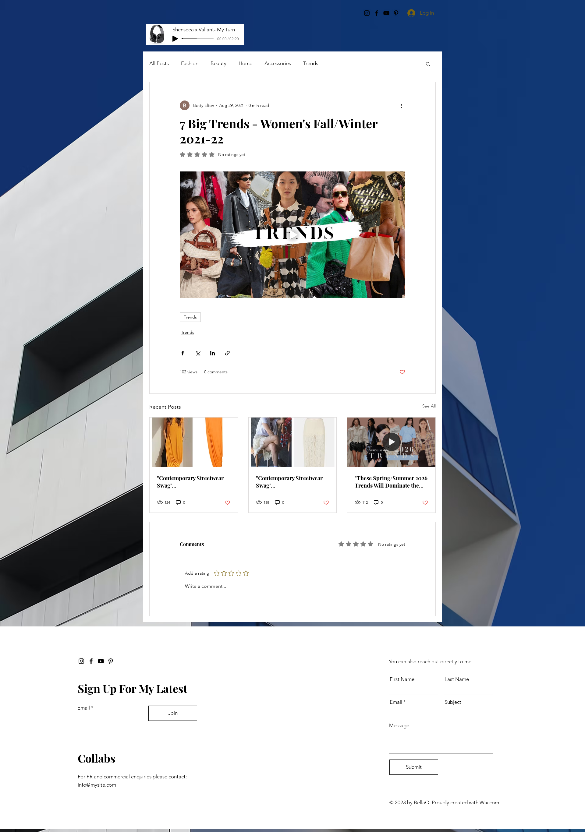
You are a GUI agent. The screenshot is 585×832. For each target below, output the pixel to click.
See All (429, 406)
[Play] (175, 39)
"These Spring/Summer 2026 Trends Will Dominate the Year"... (391, 481)
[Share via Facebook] (183, 353)
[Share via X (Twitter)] (197, 353)
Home (245, 63)
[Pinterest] (110, 661)
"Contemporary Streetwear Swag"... (190, 481)
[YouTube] (101, 661)
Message (399, 725)
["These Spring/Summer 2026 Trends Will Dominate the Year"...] (391, 442)
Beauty (218, 63)
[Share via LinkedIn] (212, 353)
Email (83, 707)
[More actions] (401, 105)
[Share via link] (227, 353)
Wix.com (489, 802)
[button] (428, 63)
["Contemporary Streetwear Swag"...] (194, 442)
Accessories (277, 63)
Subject (453, 702)
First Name (402, 679)
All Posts (159, 63)
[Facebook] (91, 661)
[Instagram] (81, 661)
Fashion (189, 63)
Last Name (457, 679)
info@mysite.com (97, 785)
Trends (310, 63)
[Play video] (292, 234)
